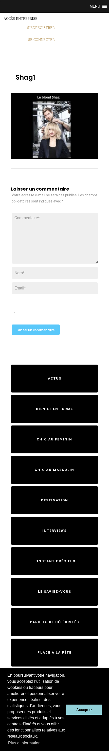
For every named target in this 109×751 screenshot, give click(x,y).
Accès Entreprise (21, 19)
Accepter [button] (84, 710)
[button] (95, 6)
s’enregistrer (41, 28)
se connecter (41, 40)
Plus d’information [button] (24, 743)
